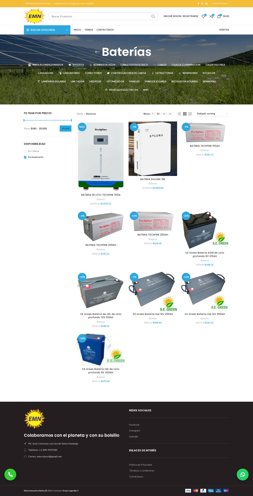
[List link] (74, 450)
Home (80, 113)
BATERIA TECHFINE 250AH (153, 234)
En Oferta (33, 151)
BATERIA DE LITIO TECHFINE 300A (100, 195)
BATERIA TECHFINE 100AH (205, 146)
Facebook (134, 424)
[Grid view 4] (190, 113)
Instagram (134, 430)
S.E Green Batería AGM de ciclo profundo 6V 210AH (204, 254)
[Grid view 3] (184, 113)
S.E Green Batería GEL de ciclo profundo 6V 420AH (100, 370)
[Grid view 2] (179, 113)
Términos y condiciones (141, 470)
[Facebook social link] (198, 3)
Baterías (101, 199)
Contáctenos (136, 476)
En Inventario (35, 156)
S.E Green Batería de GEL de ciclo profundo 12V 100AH (101, 315)
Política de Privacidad (140, 464)
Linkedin (133, 436)
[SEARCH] (153, 16)
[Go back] (97, 51)
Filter (65, 128)
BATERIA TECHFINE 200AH (101, 245)
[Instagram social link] (202, 3)
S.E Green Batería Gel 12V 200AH (153, 314)
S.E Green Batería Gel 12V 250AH (205, 314)
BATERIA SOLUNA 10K (152, 179)
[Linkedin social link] (206, 3)
